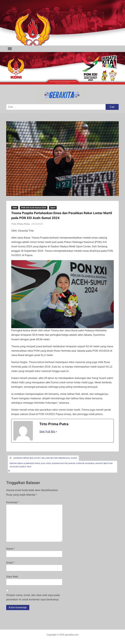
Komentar (12, 502)
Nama (10, 548)
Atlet (15, 208)
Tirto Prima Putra (20, 224)
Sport (52, 208)
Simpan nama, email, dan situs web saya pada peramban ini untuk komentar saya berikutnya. (33, 597)
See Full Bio (47, 431)
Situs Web (12, 576)
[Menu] (9, 48)
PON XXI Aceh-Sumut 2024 (33, 208)
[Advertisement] (62, 22)
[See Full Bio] (56, 431)
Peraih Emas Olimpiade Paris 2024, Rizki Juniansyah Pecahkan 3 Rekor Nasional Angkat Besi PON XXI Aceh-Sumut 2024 (61, 465)
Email (10, 562)
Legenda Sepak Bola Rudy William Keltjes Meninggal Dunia (45, 458)
